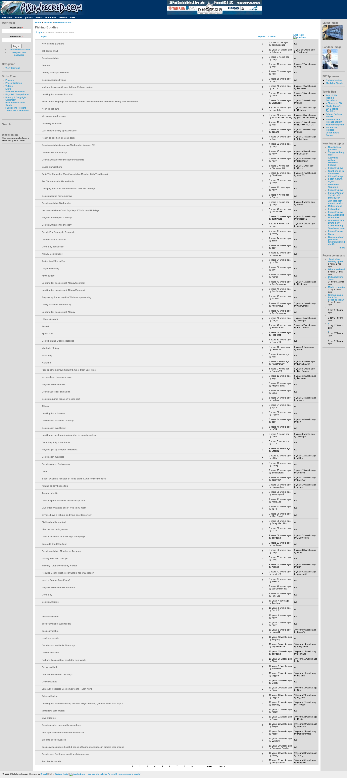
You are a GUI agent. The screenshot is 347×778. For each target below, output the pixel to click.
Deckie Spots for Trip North (56, 392)
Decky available (50, 667)
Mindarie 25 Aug (50, 348)
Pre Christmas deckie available (58, 181)
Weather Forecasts (15, 91)
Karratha (46, 362)
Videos (9, 86)
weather (63, 17)
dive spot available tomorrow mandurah (63, 732)
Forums (9, 80)
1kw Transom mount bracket (336, 202)
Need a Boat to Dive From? (56, 580)
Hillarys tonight (50, 319)
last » (222, 766)
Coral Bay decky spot (53, 246)
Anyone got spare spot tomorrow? (60, 449)
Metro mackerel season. (54, 116)
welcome (7, 17)
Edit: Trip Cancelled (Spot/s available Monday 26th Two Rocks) (75, 174)
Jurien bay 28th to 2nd (53, 261)
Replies (261, 36)
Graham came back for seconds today (336, 297)
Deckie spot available (53, 457)
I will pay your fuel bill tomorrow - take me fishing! (68, 188)
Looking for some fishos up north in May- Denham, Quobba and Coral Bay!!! (82, 703)
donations (50, 17)
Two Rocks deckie (51, 761)
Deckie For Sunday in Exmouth (58, 232)
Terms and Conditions (17, 110)
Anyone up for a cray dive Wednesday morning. (67, 297)
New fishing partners (53, 43)
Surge (331, 234)
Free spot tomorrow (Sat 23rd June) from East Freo (69, 370)
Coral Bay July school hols (56, 442)
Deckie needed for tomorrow (57, 196)
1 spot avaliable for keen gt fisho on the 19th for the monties (74, 478)
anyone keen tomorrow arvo (56, 377)
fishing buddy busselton (55, 486)
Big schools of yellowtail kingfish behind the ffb (336, 240)
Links (8, 89)
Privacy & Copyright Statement (16, 98)
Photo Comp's (333, 106)
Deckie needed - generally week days (61, 725)
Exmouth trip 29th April (54, 544)
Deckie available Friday (54, 80)
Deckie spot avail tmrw (54, 428)
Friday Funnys (335, 168)
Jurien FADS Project (332, 133)
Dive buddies (49, 718)
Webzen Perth (61, 774)
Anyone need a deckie (53, 384)
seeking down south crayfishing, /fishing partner (67, 87)
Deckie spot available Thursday (58, 645)
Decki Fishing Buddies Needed (58, 341)
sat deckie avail (50, 51)
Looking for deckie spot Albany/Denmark (63, 283)
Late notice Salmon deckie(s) (57, 674)
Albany (45, 406)
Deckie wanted (49, 681)
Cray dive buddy (50, 268)
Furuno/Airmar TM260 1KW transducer (336, 195)
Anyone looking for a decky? (57, 217)
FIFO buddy (48, 275)
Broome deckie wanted (54, 740)
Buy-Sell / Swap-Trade (17, 94)
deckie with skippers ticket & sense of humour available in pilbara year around (83, 747)
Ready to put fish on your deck (58, 138)
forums (18, 17)
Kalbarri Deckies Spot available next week (64, 660)
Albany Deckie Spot (52, 254)
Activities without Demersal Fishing (333, 161)
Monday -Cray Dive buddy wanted (60, 565)
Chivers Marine (334, 80)
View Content (12, 68)
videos (39, 17)
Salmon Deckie (49, 696)
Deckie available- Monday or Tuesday (61, 551)
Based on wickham (52, 167)
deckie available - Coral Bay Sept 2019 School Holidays (70, 210)
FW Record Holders (15, 108)
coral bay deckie (50, 638)
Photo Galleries (13, 83)
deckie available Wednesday (56, 624)
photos (29, 17)
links (72, 17)
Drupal (44, 774)
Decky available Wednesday (56, 304)
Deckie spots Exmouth (54, 239)
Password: (16, 36)
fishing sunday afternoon (55, 72)
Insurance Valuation (333, 185)
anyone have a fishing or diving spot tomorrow (67, 515)
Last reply (298, 35)
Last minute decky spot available (59, 130)
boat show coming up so (335, 260)
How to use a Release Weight (334, 120)
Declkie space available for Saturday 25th (63, 500)
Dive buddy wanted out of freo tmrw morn (64, 508)
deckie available (50, 616)
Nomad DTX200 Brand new (336, 216)
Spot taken (47, 333)
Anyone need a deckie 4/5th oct (58, 587)
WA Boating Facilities (332, 110)
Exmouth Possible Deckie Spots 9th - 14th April (67, 689)
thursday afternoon (52, 123)
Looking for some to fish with (57, 94)
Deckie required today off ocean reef (61, 399)
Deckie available (50, 58)
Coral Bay (47, 594)
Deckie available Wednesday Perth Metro (63, 159)
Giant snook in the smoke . (336, 172)
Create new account (19, 49)
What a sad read (336, 269)
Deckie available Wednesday (56, 203)
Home (38, 22)
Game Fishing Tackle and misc (336, 226)
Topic (44, 36)
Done (44, 471)
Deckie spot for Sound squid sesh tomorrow (65, 754)
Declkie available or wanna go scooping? (63, 536)
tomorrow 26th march (53, 710)
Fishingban (334, 209)
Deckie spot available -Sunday (57, 420)
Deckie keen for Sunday (54, 152)
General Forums (62, 22)
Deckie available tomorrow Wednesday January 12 (68, 145)
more (342, 247)
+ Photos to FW (334, 103)
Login (39, 32)
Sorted (45, 326)
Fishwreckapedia (335, 124)
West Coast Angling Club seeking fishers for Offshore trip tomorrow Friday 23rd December (90, 101)
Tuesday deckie (50, 493)
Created (272, 36)
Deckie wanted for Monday (56, 464)
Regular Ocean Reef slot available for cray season (68, 573)
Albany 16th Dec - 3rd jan (55, 558)
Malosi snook (335, 206)
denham (46, 65)
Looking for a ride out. (53, 413)
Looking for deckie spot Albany (58, 312)
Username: (16, 27)
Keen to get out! (50, 109)
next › (210, 766)
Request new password (19, 53)
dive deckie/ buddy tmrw (55, 529)
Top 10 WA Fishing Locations (331, 97)
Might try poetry (336, 287)
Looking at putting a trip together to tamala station (69, 435)
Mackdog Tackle (334, 83)
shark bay (47, 355)
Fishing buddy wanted (54, 522)
